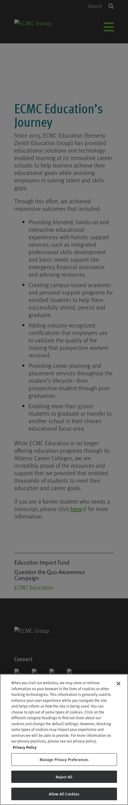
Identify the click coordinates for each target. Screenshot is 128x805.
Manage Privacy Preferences (64, 759)
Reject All (64, 777)
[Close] (118, 683)
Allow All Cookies (64, 794)
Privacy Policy (25, 747)
